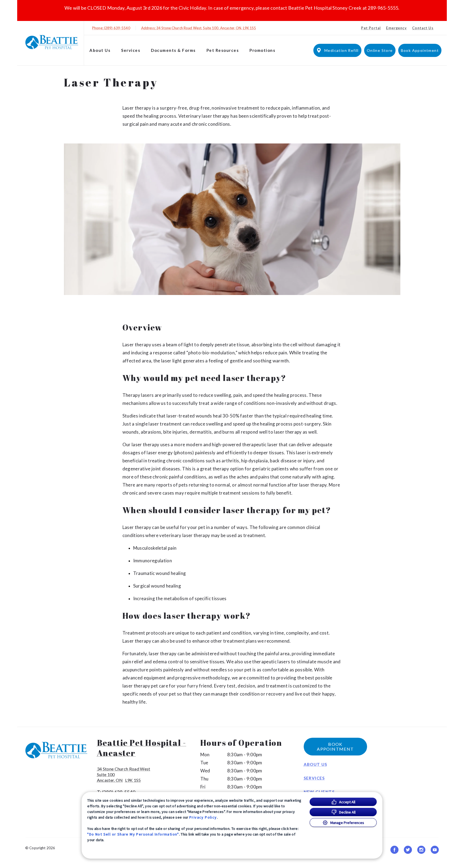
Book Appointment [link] (420, 50)
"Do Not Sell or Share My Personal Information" (133, 834)
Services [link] (314, 778)
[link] (51, 42)
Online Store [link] (380, 50)
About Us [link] (315, 764)
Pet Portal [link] (371, 28)
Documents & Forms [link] (173, 50)
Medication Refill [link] (341, 50)
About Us (99, 50)
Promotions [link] (262, 50)
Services (130, 50)
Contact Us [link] (422, 28)
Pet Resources (222, 50)
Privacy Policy (203, 817)
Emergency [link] (396, 28)
